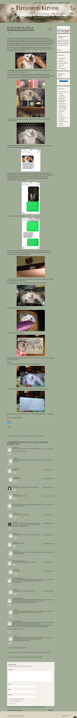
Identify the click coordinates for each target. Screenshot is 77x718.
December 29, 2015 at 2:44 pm (48, 579)
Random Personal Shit (63, 61)
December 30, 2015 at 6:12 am (48, 599)
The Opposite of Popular (63, 121)
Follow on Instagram (64, 81)
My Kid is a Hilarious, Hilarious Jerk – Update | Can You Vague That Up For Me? (27, 657)
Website (10, 695)
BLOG (55, 3)
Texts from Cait (61, 65)
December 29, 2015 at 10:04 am (48, 487)
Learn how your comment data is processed (35, 707)
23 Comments (49, 29)
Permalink (42, 436)
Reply (9, 453)
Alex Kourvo (14, 485)
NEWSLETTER (60, 3)
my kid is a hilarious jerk (28, 436)
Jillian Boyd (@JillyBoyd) (17, 598)
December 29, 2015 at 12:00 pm (48, 523)
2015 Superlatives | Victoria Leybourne (19, 647)
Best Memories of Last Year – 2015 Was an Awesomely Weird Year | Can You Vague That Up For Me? (31, 652)
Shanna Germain (62, 116)
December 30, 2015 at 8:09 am (48, 622)
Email (10, 689)
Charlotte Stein (61, 95)
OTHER (50, 3)
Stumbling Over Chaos (63, 118)
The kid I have (36, 436)
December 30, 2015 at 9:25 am (48, 611)
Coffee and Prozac (62, 96)
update (20, 418)
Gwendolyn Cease (62, 103)
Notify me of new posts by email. (15, 701)
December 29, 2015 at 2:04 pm (48, 552)
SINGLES (46, 3)
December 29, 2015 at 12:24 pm (48, 514)
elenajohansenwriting (16, 621)
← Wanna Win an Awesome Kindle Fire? (15, 710)
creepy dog (21, 436)
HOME (36, 3)
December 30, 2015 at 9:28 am (48, 637)
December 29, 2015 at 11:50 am (48, 504)
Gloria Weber (14, 522)
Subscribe (59, 49)
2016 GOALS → (51, 710)
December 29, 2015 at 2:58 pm (48, 591)
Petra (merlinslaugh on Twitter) (18, 560)
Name (10, 684)
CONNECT (67, 3)
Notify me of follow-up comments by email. (16, 699)
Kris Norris (60, 114)
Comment (10, 670)
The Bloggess (61, 119)
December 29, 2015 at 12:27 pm (48, 534)
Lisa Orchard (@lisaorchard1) (17, 578)
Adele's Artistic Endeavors (63, 91)
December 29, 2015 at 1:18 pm (48, 543)
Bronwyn (15, 458)
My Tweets (59, 77)
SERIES (40, 3)
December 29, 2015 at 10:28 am (48, 478)
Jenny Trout (14, 542)
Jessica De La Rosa (62, 109)
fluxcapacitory (15, 447)
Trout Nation (61, 123)
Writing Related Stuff (62, 68)
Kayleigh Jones (61, 111)
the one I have (14, 436)
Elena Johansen (62, 98)
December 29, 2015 (49, 30)
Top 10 (60, 66)
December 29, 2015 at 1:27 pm (48, 562)
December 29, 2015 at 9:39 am (48, 448)
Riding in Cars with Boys (63, 63)
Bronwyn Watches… (62, 58)
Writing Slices (61, 125)
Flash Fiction (61, 59)
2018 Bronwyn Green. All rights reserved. (16, 716)
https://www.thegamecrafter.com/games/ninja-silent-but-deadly (23, 524)
